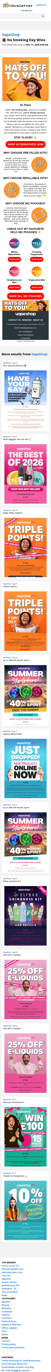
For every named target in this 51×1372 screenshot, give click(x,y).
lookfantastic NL (10, 1285)
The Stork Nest (10, 1291)
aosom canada (9, 1282)
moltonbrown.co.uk (12, 1272)
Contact (6, 1340)
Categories (26, 10)
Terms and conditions (13, 1347)
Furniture (7, 1318)
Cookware (7, 1311)
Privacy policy (9, 1344)
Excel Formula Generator (15, 1363)
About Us (41, 4)
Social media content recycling (18, 1367)
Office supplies (9, 1327)
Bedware (6, 1308)
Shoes (5, 1334)
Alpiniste (6, 1278)
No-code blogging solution (16, 1370)
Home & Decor (9, 1321)
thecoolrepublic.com (12, 1269)
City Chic (6, 1275)
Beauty (5, 1304)
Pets (4, 1331)
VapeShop (11, 34)
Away (4, 1295)
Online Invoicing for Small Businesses (21, 1360)
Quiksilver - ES (9, 1288)
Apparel (6, 1301)
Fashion (6, 1314)
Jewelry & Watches (11, 1324)
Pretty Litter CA (10, 1265)
